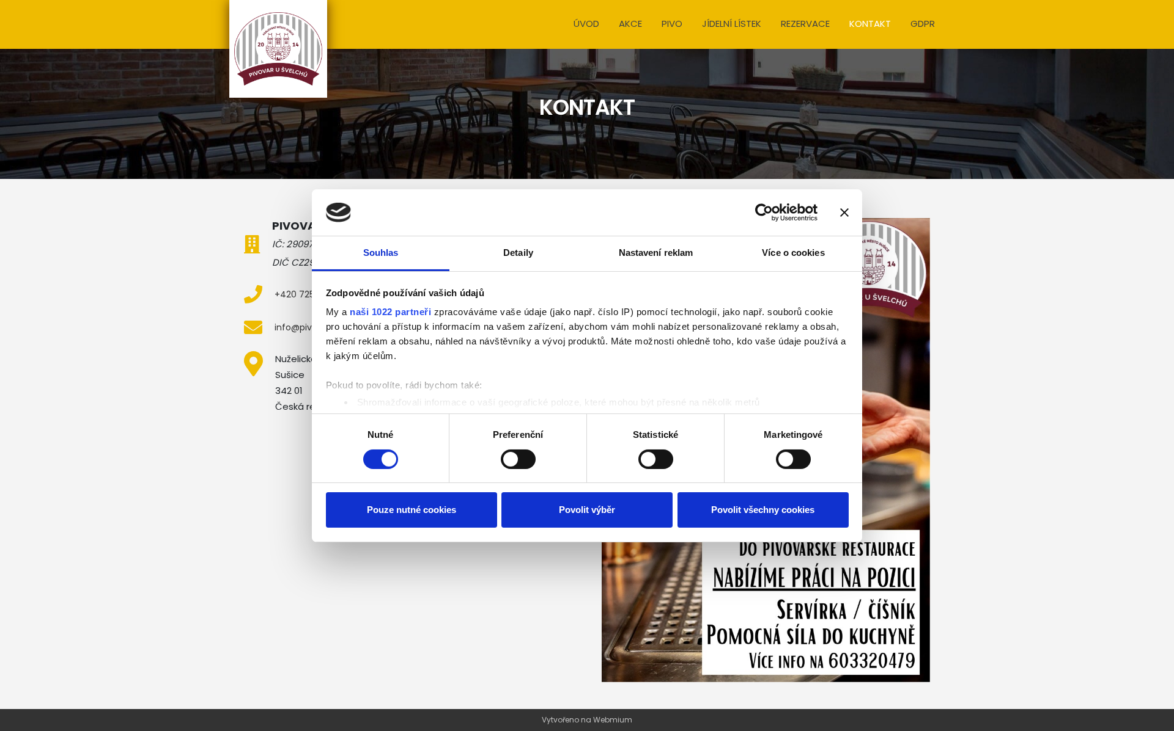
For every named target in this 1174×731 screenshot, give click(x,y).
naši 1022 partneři (390, 312)
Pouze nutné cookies (411, 509)
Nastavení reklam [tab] (656, 252)
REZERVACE (805, 23)
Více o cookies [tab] (793, 252)
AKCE (630, 23)
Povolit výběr (587, 509)
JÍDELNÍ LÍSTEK (731, 23)
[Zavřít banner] (844, 212)
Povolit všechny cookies (762, 509)
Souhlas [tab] (381, 252)
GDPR (922, 23)
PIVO (672, 23)
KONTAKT (870, 23)
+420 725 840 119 (311, 294)
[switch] (518, 459)
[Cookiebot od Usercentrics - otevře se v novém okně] (764, 212)
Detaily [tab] (518, 252)
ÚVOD (586, 23)
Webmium (612, 720)
